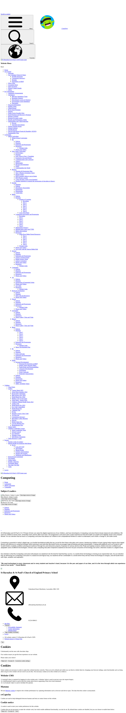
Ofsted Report (12, 108)
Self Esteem (18, 448)
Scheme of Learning (25, 199)
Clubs (10, 466)
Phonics (14, 169)
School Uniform (13, 128)
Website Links (23, 148)
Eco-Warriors (16, 433)
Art (13, 277)
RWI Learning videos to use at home (26, 176)
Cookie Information (14, 629)
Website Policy (12, 630)
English (14, 183)
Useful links (19, 193)
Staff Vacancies (12, 86)
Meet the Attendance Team (19, 96)
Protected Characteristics (26, 374)
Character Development (26, 369)
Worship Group (16, 435)
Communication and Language (24, 159)
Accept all (11, 661)
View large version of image (27, 495)
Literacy (17, 161)
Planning (18, 143)
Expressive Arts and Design (23, 158)
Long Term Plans (24, 213)
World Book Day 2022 (18, 405)
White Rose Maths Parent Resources (29, 234)
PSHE (13, 360)
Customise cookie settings (22, 661)
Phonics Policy (19, 174)
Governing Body (13, 85)
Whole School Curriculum (19, 138)
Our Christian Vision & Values (17, 75)
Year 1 (25, 203)
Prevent (14, 123)
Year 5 (25, 209)
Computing (15, 267)
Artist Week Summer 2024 (19, 392)
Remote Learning (13, 116)
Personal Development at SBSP (28, 364)
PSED (17, 166)
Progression (18, 189)
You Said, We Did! (13, 465)
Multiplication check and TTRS (24, 229)
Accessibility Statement (15, 627)
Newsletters (11, 458)
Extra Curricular (24, 372)
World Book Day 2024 (18, 397)
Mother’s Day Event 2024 (19, 398)
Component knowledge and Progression (27, 214)
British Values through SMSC (28, 365)
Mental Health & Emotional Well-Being (19, 443)
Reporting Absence (17, 98)
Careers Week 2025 (17, 390)
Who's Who (11, 83)
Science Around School (22, 257)
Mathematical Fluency (21, 227)
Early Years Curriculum (18, 151)
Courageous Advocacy (18, 78)
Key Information (9, 91)
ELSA (14, 445)
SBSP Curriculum (13, 136)
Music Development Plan (22, 347)
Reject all (3, 661)
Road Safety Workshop (18, 393)
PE (13, 349)
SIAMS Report (12, 129)
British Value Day (17, 422)
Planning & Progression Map (23, 171)
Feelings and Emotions (22, 452)
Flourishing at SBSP (18, 81)
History (14, 319)
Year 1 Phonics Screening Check (25, 173)
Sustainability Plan (13, 133)
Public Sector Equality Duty (16, 113)
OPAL (10, 90)
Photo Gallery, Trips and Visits (24, 317)
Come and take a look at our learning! (26, 179)
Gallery (10, 388)
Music (13, 327)
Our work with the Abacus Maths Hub (26, 249)
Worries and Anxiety (21, 453)
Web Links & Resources (22, 296)
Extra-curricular (20, 354)
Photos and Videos (20, 149)
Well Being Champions (18, 437)
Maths (13, 194)
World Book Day (17, 408)
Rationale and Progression (23, 144)
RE (13, 139)
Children (7, 385)
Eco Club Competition (18, 407)
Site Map (7, 623)
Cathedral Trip (16, 410)
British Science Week (21, 259)
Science (14, 251)
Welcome (11, 73)
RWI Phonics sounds (21, 178)
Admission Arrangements (15, 93)
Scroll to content (5, 14)
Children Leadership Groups (16, 428)
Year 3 (25, 206)
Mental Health (19, 450)
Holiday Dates (12, 106)
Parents (6, 440)
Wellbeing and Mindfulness (23, 455)
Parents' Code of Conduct (15, 442)
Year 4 (25, 208)
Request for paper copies (15, 118)
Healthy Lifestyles (13, 462)
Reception (26, 201)
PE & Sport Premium (14, 110)
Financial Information (14, 105)
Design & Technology (18, 291)
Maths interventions (21, 231)
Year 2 (25, 204)
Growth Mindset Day (18, 423)
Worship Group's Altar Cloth (20, 413)
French (14, 299)
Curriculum (7, 134)
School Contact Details (14, 88)
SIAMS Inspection (17, 76)
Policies (10, 111)
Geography (15, 310)
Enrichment (22, 370)
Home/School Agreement (15, 457)
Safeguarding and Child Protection (18, 121)
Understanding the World (22, 168)
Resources (18, 146)
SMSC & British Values (22, 383)
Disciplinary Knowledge (22, 188)
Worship (14, 80)
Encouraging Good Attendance (21, 101)
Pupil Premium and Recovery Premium (19, 115)
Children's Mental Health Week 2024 (22, 402)
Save (16, 711)
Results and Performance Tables (17, 120)
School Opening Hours (15, 126)
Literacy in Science (21, 261)
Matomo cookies (10, 690)
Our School (7, 71)
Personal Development (22, 362)
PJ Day (14, 412)
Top (2, 642)
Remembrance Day (17, 425)
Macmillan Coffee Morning (20, 418)
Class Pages (11, 387)
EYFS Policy (19, 153)
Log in (6, 470)
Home (6, 70)
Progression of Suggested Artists (24, 282)
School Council (16, 432)
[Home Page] (14, 60)
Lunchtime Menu (13, 463)
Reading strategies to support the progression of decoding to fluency (35, 181)
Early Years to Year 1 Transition (24, 156)
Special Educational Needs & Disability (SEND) (22, 131)
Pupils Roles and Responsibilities (28, 367)
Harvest (14, 420)
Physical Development (22, 164)
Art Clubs (18, 286)
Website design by (13, 639)
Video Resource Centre (15, 438)
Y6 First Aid (15, 415)
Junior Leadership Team (19, 430)
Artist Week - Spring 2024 (19, 400)
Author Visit (15, 403)
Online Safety (12, 427)
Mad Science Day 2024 (19, 395)
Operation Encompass (18, 125)
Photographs (19, 191)
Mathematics (19, 163)
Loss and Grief (19, 447)
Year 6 (25, 211)
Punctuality (15, 103)
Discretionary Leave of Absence (21, 100)
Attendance (11, 95)
